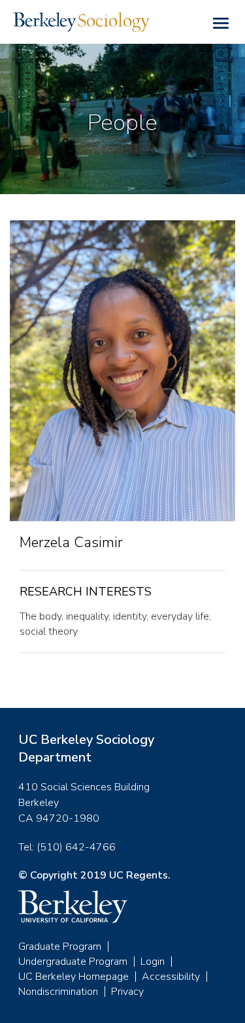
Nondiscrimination (58, 991)
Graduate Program (59, 946)
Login (152, 961)
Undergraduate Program (72, 961)
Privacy (127, 991)
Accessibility (171, 976)
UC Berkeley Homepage (73, 976)
